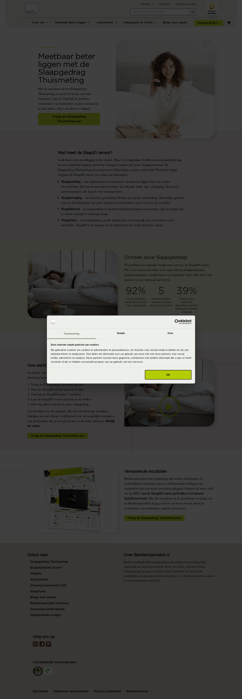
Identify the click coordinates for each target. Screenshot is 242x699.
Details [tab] (121, 333)
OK (168, 374)
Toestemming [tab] (71, 333)
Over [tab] (170, 333)
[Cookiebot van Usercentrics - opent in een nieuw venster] (177, 321)
